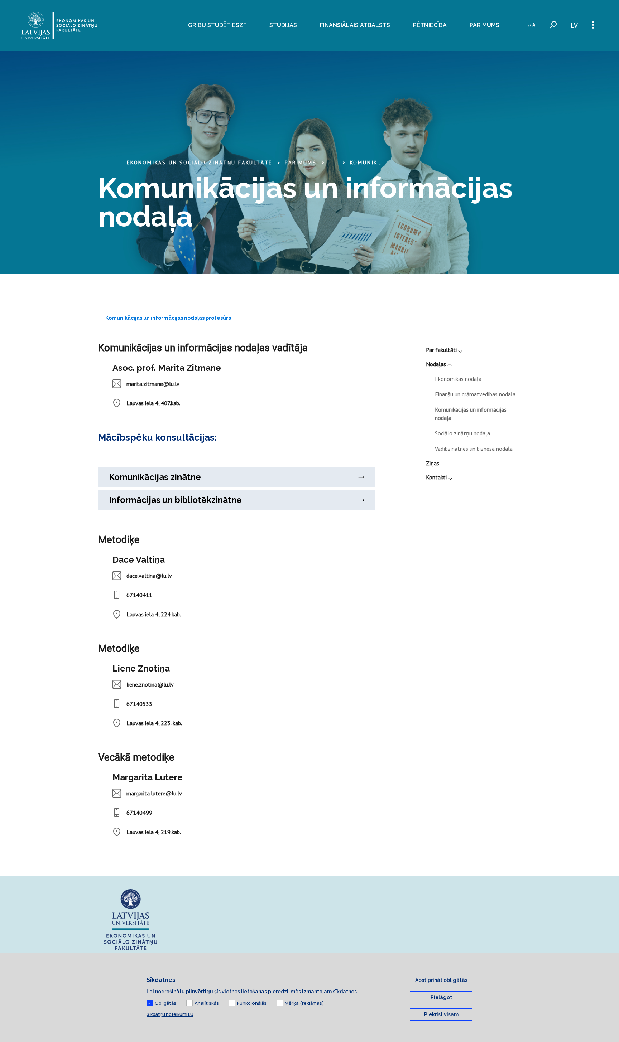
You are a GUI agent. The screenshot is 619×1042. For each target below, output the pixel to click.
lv (574, 25)
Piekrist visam (441, 1014)
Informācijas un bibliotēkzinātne (175, 500)
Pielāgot (441, 997)
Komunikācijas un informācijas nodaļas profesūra (168, 318)
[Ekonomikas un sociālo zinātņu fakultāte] (59, 25)
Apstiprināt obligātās (441, 980)
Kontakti (436, 477)
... (333, 162)
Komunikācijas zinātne (155, 477)
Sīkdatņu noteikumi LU (170, 1014)
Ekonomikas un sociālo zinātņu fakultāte (199, 162)
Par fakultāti (441, 349)
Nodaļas (436, 364)
